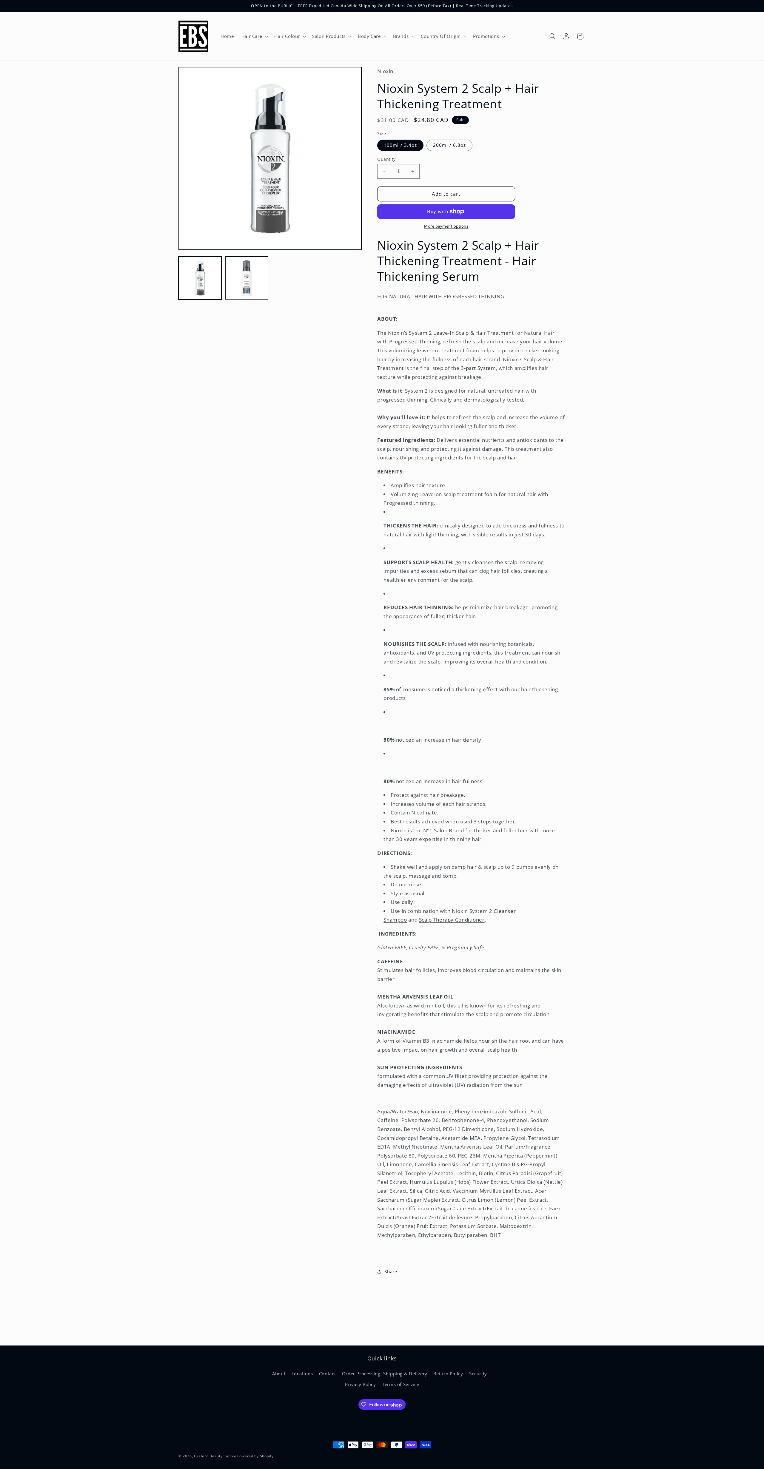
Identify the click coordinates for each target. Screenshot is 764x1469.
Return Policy (448, 1373)
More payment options (446, 226)
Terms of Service (400, 1384)
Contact (327, 1373)
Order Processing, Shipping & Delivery (384, 1373)
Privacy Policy (360, 1384)
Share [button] (390, 1271)
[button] (254, 36)
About (278, 1373)
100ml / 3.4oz (400, 145)
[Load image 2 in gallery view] (247, 278)
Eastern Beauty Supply (215, 1456)
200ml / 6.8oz (449, 145)
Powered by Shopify (255, 1456)
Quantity (386, 159)
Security (478, 1373)
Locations (302, 1373)
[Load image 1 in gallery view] (200, 278)
